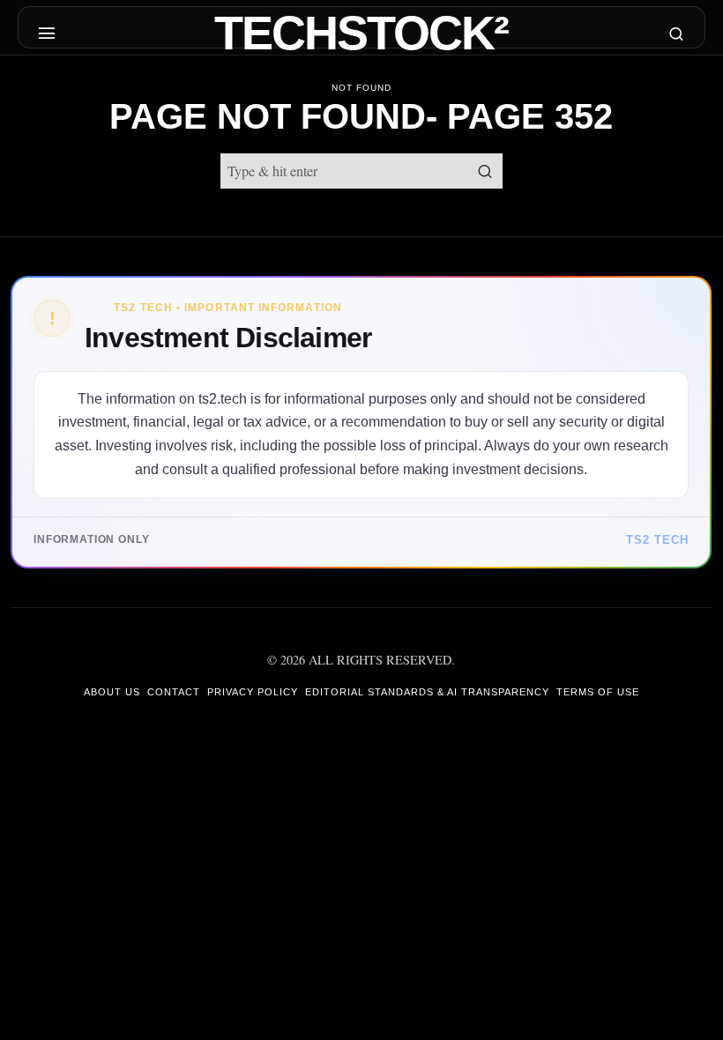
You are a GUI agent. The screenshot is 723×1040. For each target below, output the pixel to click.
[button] (485, 171)
